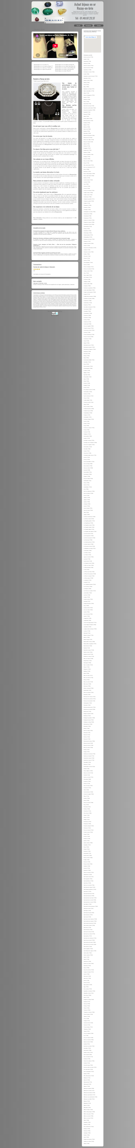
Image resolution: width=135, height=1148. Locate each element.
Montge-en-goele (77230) (88, 713)
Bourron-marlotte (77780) (88, 154)
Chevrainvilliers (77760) (88, 262)
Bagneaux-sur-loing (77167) (89, 88)
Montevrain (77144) (87, 711)
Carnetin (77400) (87, 182)
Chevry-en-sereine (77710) (89, 268)
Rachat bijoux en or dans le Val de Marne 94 (65, 67)
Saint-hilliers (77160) (87, 904)
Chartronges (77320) (88, 232)
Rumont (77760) (87, 868)
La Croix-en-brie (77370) (88, 533)
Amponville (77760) (87, 61)
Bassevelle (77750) (87, 103)
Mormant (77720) (87, 732)
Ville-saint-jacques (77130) (89, 1075)
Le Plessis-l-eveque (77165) (89, 575)
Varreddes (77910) (87, 1048)
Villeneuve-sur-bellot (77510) (89, 1099)
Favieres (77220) (87, 393)
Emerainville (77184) (87, 376)
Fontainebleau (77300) (88, 412)
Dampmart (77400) (87, 351)
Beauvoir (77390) (87, 114)
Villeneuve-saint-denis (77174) (89, 1094)
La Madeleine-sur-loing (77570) (89, 548)
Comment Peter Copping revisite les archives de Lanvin (46, 252)
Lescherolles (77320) (88, 592)
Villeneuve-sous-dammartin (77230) (90, 1096)
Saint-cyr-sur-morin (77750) (89, 885)
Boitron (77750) (87, 143)
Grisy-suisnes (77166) (88, 465)
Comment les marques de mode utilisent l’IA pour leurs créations (49, 231)
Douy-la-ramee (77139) (88, 366)
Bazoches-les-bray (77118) (89, 105)
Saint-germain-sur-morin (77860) (90, 902)
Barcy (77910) (86, 101)
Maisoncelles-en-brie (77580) (89, 641)
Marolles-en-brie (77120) (88, 654)
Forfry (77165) (86, 421)
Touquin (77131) (87, 1020)
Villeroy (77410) (87, 1105)
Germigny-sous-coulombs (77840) (90, 442)
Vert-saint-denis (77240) (88, 1069)
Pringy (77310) (86, 834)
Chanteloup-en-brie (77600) (89, 224)
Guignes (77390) (87, 476)
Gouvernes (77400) (87, 453)
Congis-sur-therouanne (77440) (90, 292)
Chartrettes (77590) (87, 230)
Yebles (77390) (86, 1143)
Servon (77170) (87, 982)
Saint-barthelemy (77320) (88, 880)
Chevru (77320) (87, 264)
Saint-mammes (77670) (88, 914)
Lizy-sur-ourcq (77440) (88, 614)
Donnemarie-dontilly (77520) (89, 359)
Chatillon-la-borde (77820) (89, 243)
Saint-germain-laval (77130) (89, 893)
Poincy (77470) (86, 817)
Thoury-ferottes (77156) (88, 1014)
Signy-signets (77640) (88, 984)
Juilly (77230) (86, 512)
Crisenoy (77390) (87, 332)
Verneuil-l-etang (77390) (88, 1065)
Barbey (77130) (87, 97)
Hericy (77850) (86, 482)
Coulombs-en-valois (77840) (89, 298)
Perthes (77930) (87, 808)
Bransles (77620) (87, 158)
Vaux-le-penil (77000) (88, 1054)
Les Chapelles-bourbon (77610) (90, 584)
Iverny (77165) (86, 495)
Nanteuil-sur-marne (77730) (89, 760)
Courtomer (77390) (87, 317)
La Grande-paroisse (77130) (89, 542)
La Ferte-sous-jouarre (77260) (89, 537)
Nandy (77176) (86, 749)
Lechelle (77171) (87, 582)
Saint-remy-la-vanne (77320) (89, 940)
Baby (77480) (86, 86)
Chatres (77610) (87, 245)
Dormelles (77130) (87, 362)
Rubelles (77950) (87, 866)
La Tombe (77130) (87, 552)
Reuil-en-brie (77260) (88, 855)
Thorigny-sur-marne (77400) (89, 1012)
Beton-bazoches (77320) (88, 120)
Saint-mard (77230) (87, 916)
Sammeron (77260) (87, 961)
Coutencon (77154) (87, 321)
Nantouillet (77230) (87, 762)
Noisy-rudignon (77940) (88, 770)
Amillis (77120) (86, 59)
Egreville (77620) (87, 374)
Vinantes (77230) (87, 1124)
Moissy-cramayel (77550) (88, 688)
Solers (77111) (86, 997)
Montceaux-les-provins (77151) (90, 698)
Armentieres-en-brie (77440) (89, 71)
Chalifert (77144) (87, 203)
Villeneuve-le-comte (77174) (89, 1090)
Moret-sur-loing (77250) (88, 730)
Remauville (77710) (87, 853)
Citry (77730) (86, 273)
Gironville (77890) (87, 448)
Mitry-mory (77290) (87, 683)
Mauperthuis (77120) (88, 660)
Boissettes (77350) (87, 133)
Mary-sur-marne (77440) (88, 658)
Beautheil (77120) (87, 112)
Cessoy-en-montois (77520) (89, 190)
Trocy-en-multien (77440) (88, 1033)
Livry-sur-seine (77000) (88, 609)
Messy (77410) (86, 679)
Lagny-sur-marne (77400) (89, 556)
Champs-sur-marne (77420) (89, 220)
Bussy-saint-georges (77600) (89, 173)
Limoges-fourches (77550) (89, 603)
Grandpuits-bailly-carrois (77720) (90, 455)
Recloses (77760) (87, 851)
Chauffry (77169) (87, 249)
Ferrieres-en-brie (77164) (88, 402)
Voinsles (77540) (87, 1128)
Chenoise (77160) (87, 256)
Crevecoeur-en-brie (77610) (89, 330)
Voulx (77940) (86, 1137)
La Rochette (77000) (87, 550)
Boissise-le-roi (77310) (88, 137)
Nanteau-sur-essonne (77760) (89, 753)
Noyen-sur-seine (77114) (88, 777)
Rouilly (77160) (86, 859)
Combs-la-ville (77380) (88, 283)
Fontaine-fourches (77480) (89, 408)
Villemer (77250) (87, 1086)
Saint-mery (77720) (87, 927)
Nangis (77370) (87, 751)
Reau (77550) (86, 847)
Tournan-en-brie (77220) (88, 1022)
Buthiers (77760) (87, 177)
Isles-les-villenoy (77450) (88, 493)
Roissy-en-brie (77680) (88, 857)
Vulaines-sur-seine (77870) (89, 1141)
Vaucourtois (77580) (87, 1050)
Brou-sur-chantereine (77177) (89, 167)
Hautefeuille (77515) (87, 480)
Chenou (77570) (87, 258)
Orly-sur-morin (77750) (88, 785)
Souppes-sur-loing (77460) (89, 999)
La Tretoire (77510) (87, 554)
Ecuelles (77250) (87, 370)
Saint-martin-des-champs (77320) (90, 921)
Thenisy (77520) (87, 1005)
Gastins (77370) (87, 438)
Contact (99, 25)
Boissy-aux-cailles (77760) (89, 139)
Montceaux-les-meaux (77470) (89, 696)
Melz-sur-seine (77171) (88, 675)
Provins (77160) (87, 836)
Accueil (78, 25)
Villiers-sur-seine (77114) (88, 1118)
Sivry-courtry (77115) (88, 988)
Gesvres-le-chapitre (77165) (89, 444)
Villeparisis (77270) (87, 1103)
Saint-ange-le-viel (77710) (88, 876)
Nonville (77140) (87, 775)
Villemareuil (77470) (87, 1084)
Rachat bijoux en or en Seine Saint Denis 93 (65, 66)
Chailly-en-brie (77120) (88, 194)
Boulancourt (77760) (87, 150)
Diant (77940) (86, 357)
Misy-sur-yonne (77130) (88, 681)
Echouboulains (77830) (88, 368)
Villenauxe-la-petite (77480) (89, 1088)
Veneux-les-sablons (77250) (89, 1060)
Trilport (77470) (87, 1031)
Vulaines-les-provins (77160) (89, 1139)
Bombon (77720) (87, 146)
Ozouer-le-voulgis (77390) (89, 794)
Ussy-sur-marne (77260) (88, 1037)
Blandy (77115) (86, 124)
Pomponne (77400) (87, 823)
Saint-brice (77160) (87, 883)
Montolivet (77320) (87, 726)
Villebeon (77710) (87, 1077)
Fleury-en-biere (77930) (88, 406)
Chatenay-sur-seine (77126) (89, 239)
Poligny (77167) (87, 819)
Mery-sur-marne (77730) (88, 677)
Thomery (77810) (87, 1010)
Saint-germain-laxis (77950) (89, 895)
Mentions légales (55, 315)
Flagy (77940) (86, 404)
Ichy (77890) (86, 489)
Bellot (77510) (86, 116)
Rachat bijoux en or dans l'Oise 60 (63, 71)
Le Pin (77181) (86, 569)
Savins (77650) (86, 974)
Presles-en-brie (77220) (88, 832)
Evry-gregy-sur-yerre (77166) (89, 389)
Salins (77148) (86, 959)
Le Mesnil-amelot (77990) (88, 567)
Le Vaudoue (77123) (87, 580)
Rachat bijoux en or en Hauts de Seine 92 (64, 64)
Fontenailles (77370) (87, 417)
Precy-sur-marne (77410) (88, 830)
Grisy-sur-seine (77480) (88, 467)
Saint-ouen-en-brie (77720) (89, 931)
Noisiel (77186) (86, 768)
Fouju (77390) (86, 425)
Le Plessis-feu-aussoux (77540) (90, 573)
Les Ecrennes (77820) (88, 586)
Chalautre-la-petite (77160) (89, 201)
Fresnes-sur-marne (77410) (89, 427)
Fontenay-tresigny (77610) (89, 419)
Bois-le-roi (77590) (87, 129)
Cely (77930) (86, 184)
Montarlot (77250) (87, 694)
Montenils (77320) (87, 705)
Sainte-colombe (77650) (88, 955)
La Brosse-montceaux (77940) (89, 516)
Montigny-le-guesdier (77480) (89, 717)
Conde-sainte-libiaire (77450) (89, 290)
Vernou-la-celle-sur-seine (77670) (90, 1067)
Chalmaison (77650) (87, 205)
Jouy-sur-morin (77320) (88, 510)
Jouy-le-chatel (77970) (88, 508)
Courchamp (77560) (87, 309)
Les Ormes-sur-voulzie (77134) (90, 590)
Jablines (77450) (87, 497)
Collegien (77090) (87, 281)
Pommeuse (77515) (87, 821)
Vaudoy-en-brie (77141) (88, 1052)
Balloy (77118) (86, 93)
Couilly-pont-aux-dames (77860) (90, 296)
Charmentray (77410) (88, 226)
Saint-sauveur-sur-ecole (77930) (90, 944)
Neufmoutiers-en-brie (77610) (89, 766)
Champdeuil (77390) (87, 215)
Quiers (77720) (86, 840)
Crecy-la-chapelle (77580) (89, 326)
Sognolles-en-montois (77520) (89, 991)
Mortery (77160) (87, 736)
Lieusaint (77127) (87, 601)
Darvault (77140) (87, 353)
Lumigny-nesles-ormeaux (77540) (90, 628)
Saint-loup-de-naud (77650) (89, 912)
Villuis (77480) (86, 1120)
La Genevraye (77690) (88, 539)
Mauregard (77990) (87, 662)
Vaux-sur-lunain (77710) (88, 1056)
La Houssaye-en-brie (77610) (89, 546)
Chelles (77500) (87, 254)
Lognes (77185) (87, 616)
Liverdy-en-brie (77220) (88, 607)
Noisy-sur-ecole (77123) (88, 772)
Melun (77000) (86, 673)
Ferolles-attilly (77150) (88, 400)
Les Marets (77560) (87, 588)
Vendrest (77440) (87, 1058)
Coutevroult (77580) (87, 323)
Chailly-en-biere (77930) (88, 192)
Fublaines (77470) (87, 434)
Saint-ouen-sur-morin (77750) (89, 933)
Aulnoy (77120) (86, 82)
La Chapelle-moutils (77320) (89, 527)
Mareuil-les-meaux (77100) (89, 650)
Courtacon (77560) (87, 315)
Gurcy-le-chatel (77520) (88, 478)
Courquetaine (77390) (88, 313)
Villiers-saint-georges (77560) (89, 1111)
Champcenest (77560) (88, 213)
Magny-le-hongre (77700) (88, 635)
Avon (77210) (86, 84)
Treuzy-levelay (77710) (88, 1027)
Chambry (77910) (87, 207)
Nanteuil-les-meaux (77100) (89, 758)
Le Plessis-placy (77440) (88, 578)
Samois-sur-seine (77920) (89, 963)
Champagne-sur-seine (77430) (89, 211)
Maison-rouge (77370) (88, 639)
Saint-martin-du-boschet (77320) (90, 923)
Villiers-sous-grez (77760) (89, 1113)
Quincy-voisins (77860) (88, 842)
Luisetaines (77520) (87, 626)
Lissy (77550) (86, 605)
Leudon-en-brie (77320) (88, 599)
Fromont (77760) (87, 431)
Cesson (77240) (87, 188)
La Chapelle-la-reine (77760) (89, 525)
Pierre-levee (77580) (87, 813)
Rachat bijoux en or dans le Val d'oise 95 (64, 69)
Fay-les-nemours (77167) (88, 395)
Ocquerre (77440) (87, 781)
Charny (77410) (87, 228)
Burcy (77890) (86, 169)
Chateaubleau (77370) (88, 237)
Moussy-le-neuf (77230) (88, 743)
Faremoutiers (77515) (88, 391)
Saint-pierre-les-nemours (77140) (90, 938)
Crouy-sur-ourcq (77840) (88, 336)
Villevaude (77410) (87, 1107)
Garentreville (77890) (88, 436)
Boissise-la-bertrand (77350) (89, 135)
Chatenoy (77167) (87, 241)
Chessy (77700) (87, 260)
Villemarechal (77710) (88, 1082)
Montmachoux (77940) (88, 724)
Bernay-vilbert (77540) (88, 118)
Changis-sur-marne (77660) (89, 222)
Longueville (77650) (87, 620)
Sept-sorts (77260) (87, 978)
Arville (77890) (86, 74)
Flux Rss (60, 311)
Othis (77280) (86, 789)
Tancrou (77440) (87, 1003)
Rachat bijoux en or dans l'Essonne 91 (42, 69)
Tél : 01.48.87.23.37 (85, 18)
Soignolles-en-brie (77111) (89, 993)
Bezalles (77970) (87, 122)
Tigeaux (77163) (87, 1016)
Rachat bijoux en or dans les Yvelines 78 (43, 67)
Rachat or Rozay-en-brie (41, 78)
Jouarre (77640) (87, 506)
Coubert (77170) (87, 294)
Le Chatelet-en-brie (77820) (89, 563)
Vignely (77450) (87, 1073)
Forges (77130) (87, 423)
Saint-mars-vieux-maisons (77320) (90, 919)
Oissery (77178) (87, 783)
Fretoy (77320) (86, 429)
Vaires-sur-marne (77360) (89, 1039)
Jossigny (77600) (87, 503)
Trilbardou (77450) (87, 1029)
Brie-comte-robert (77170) (89, 165)
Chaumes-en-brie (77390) (89, 251)
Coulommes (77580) (87, 300)
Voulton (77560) (87, 1135)
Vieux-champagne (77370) (89, 1071)
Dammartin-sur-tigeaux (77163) (90, 349)
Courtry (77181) (87, 319)
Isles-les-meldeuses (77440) (89, 491)
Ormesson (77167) (87, 787)
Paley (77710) (86, 796)
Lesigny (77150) (87, 597)
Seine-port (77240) (87, 976)
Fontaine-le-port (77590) (88, 410)
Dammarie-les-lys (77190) (89, 345)
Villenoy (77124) (87, 1101)
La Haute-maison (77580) (88, 544)
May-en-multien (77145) (88, 664)
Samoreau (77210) (87, 965)
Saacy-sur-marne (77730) (89, 872)
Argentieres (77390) (87, 69)
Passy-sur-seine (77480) (88, 802)
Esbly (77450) (86, 381)
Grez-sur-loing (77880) (88, 463)
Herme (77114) (86, 484)
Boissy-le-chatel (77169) (88, 141)
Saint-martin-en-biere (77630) (89, 925)
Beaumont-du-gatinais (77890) (89, 110)
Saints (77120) (86, 957)
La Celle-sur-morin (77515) (89, 518)
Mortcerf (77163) (87, 734)
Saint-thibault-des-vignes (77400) (90, 950)
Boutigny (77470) (87, 156)
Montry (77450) (87, 728)
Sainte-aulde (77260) (88, 952)
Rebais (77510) (87, 849)
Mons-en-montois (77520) (89, 692)
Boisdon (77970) (87, 131)
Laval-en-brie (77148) (88, 561)
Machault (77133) (87, 633)
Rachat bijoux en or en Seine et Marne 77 (43, 66)
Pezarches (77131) (87, 811)
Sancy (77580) (86, 967)
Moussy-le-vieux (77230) (88, 745)
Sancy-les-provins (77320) (89, 969)
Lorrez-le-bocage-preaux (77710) (90, 622)
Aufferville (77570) (87, 78)
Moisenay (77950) (87, 686)
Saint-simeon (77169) (88, 946)
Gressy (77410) (87, 459)
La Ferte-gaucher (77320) (89, 535)
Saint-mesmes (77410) (88, 929)
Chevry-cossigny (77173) (88, 266)
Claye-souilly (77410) (88, 275)
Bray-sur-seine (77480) (88, 160)
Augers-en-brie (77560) (88, 80)
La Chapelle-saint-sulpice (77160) (90, 531)
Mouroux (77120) (87, 739)
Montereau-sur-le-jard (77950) (89, 709)
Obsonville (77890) (87, 779)
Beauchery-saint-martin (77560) (90, 107)
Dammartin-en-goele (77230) (89, 347)
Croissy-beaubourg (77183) (89, 334)
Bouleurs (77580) (87, 152)
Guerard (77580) (87, 470)
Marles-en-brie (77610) (88, 652)
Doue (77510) (86, 364)
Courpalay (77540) (87, 311)
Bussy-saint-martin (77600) (89, 175)
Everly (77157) (86, 387)
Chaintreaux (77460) (87, 196)
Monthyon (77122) (87, 715)
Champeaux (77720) (87, 218)
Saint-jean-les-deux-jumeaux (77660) (91, 906)
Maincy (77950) (87, 637)
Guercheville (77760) (88, 472)
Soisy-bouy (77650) (87, 995)
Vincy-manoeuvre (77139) (89, 1126)
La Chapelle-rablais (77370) (89, 529)
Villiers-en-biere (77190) (88, 1109)
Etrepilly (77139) (87, 385)
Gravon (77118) (87, 457)
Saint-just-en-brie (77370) (88, 908)
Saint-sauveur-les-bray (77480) (90, 942)
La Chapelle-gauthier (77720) (89, 520)
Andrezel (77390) (87, 63)
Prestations (88, 25)
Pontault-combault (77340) (89, 825)
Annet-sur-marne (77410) (88, 65)
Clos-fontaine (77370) (88, 277)
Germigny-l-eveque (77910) (89, 440)
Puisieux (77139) (87, 838)
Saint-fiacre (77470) (87, 891)
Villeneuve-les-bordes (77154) (89, 1092)
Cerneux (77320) (87, 186)
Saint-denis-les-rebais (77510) (89, 887)
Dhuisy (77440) (87, 355)
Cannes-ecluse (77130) (88, 179)
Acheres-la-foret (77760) (88, 57)
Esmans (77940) (87, 383)
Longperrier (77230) (87, 618)
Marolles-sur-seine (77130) (89, 656)
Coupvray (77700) (87, 304)
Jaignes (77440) (87, 499)
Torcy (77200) (86, 1018)
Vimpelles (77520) (87, 1122)
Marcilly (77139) (87, 647)
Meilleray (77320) (87, 671)
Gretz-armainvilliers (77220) (89, 461)
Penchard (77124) (87, 806)
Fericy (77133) (86, 398)
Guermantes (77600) (88, 474)
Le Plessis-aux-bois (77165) (89, 571)
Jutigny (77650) (87, 514)
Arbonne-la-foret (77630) (88, 67)
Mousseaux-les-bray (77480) (89, 741)
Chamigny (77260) (87, 209)
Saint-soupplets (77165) (88, 948)
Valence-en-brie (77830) (88, 1041)
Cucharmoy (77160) (87, 338)
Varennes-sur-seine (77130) (89, 1046)
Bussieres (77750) (87, 171)
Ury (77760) (86, 1035)
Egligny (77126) (87, 372)
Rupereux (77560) (87, 870)
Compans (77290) (87, 285)
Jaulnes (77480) (87, 501)
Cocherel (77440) (87, 279)
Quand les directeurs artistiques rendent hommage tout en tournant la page (51, 238)
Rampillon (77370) (87, 844)
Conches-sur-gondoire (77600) (89, 287)
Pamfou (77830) (87, 798)
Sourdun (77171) (87, 1001)
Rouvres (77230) (87, 861)
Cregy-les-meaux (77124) (89, 328)
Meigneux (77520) (87, 669)
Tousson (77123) (87, 1024)
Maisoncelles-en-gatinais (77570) (90, 643)
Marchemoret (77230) (88, 645)
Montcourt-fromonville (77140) (89, 700)
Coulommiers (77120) (88, 302)
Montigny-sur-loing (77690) (89, 722)
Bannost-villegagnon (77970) (89, 95)
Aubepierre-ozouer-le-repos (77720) (90, 76)
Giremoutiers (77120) (88, 446)
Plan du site (50, 311)
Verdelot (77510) (87, 1063)
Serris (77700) (86, 980)
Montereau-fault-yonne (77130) (89, 707)
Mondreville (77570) (87, 690)
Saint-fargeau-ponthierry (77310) (90, 889)
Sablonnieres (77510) (88, 874)
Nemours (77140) (87, 764)
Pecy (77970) (86, 804)
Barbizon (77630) (87, 99)
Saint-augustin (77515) (88, 878)
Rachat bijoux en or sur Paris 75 (41, 64)
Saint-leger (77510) (87, 910)
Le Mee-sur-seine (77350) (89, 565)
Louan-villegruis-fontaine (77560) (90, 624)
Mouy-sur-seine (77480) (88, 747)
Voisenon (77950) (87, 1130)
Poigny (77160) (86, 815)
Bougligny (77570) (87, 148)
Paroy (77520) (86, 800)
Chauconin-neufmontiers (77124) (90, 247)
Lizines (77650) (87, 611)
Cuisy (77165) (86, 340)
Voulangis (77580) (87, 1132)
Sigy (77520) (86, 986)
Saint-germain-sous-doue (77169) (90, 897)
